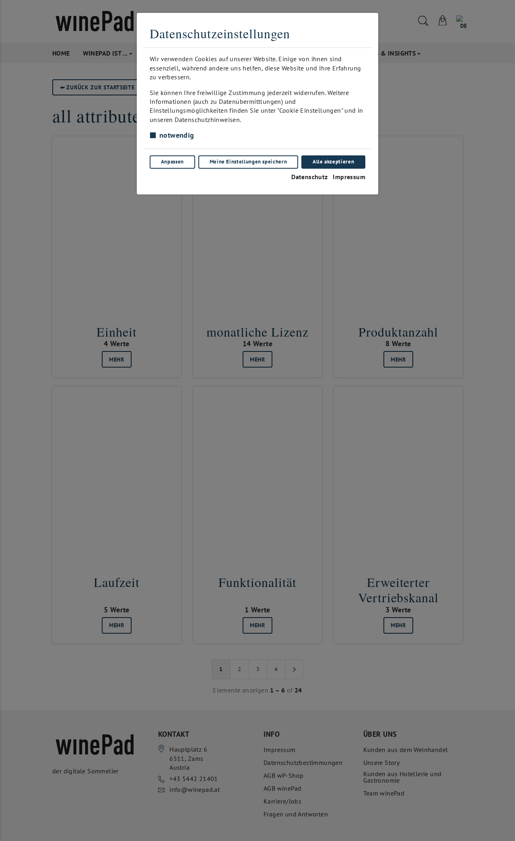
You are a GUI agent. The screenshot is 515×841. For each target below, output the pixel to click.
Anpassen (172, 161)
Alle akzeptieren (333, 161)
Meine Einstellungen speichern (248, 161)
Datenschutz (309, 177)
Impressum (349, 177)
